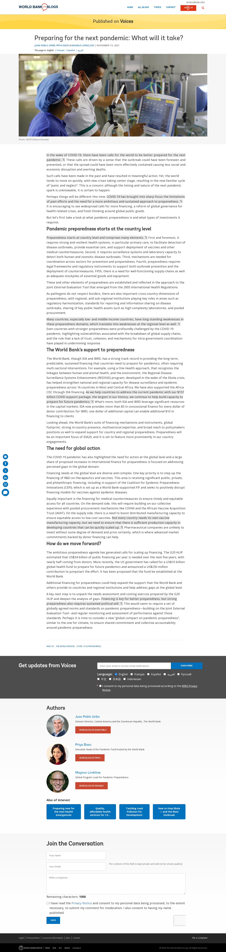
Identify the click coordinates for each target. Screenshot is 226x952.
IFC (60, 948)
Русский (186, 674)
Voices (126, 21)
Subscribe (187, 666)
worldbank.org (195, 2)
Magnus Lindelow (82, 45)
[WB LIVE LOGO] (188, 8)
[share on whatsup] (5, 484)
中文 (103, 679)
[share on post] (5, 470)
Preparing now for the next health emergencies (63, 812)
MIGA (67, 948)
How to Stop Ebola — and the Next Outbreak (169, 812)
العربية (80, 50)
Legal (21, 937)
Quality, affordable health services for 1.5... (100, 812)
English (50, 50)
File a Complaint (199, 937)
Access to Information (53, 937)
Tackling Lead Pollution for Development (134, 812)
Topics (157, 7)
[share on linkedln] (5, 477)
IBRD (47, 948)
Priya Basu (62, 45)
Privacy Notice (81, 903)
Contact (171, 7)
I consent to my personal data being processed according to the (149, 688)
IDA (54, 948)
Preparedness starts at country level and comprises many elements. (95, 238)
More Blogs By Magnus (91, 785)
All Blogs (143, 7)
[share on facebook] (5, 463)
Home (130, 7)
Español (71, 50)
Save (53, 920)
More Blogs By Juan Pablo (93, 729)
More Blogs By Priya (89, 757)
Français (61, 50)
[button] (203, 7)
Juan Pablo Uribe (44, 45)
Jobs (68, 937)
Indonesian (134, 679)
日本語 (117, 679)
